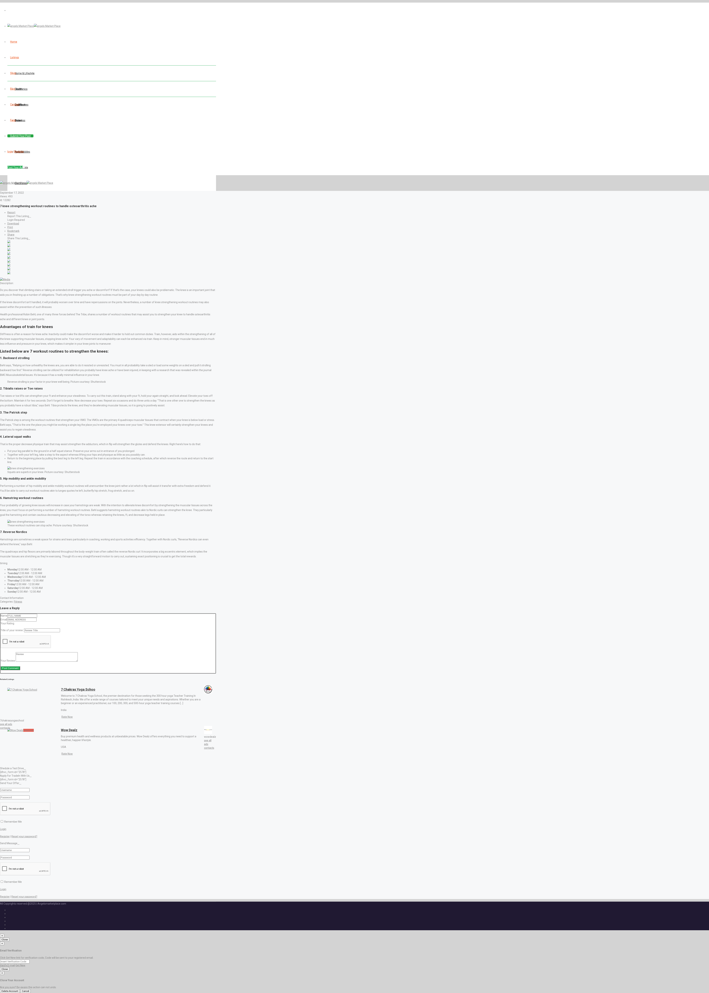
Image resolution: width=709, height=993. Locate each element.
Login (3, 829)
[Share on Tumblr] (8, 265)
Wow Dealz (69, 730)
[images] (5, 279)
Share (10, 234)
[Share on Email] (8, 273)
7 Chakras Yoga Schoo (78, 689)
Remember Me (13, 821)
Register (19, 151)
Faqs (13, 120)
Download (13, 223)
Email (4, 619)
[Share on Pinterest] (8, 261)
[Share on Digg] (8, 253)
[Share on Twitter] (8, 246)
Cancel (25, 991)
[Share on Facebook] (8, 242)
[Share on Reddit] (8, 257)
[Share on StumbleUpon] (8, 269)
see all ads (6, 724)
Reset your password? (24, 836)
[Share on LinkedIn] (8, 249)
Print (10, 227)
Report (11, 212)
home (13, 41)
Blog (12, 88)
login (10, 151)
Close (4, 939)
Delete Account (9, 991)
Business (20, 120)
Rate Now (67, 716)
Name (4, 615)
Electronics (21, 89)
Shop (13, 73)
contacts (5, 727)
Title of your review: (12, 630)
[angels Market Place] (34, 26)
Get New (20, 965)
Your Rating (7, 623)
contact (14, 104)
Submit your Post (20, 135)
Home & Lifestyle (25, 73)
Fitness (18, 601)
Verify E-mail (7, 965)
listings (14, 57)
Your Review (8, 660)
